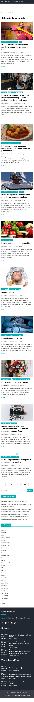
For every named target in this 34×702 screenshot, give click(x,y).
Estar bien (11, 92)
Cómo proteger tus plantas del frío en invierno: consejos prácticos (15, 196)
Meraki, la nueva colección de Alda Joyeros (19, 682)
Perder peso (4, 588)
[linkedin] (11, 623)
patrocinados (5, 583)
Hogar (19, 143)
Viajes (3, 603)
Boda (3, 535)
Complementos (6, 379)
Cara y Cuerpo (13, 335)
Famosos (4, 558)
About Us (19, 692)
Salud (10, 240)
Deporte (4, 92)
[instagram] (8, 623)
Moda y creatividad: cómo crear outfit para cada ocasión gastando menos (20, 675)
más (2, 66)
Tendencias (19, 92)
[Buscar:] (13, 491)
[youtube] (5, 623)
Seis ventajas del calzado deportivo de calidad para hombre (16, 461)
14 (20, 484)
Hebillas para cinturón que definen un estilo (14, 501)
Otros (14, 423)
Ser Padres (18, 289)
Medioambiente (5, 563)
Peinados (4, 585)
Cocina (4, 143)
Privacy (8, 692)
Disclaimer (13, 692)
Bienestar (4, 335)
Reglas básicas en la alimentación (15, 243)
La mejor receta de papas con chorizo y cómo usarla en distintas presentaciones (15, 148)
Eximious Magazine (25, 695)
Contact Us (25, 692)
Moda (10, 456)
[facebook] (2, 623)
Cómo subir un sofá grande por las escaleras (14, 519)
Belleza (3, 530)
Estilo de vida (14, 41)
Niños (11, 289)
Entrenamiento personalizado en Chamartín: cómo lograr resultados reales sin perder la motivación (16, 97)
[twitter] (15, 623)
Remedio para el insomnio (12, 338)
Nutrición (4, 240)
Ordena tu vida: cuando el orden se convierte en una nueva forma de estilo (16, 47)
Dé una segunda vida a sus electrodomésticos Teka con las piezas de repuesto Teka (14, 428)
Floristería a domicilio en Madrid (14, 382)
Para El (10, 1)
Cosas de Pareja (18, 1)
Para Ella (4, 1)
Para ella (4, 580)
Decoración (5, 41)
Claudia (5, 246)
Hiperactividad (7, 292)
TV (20, 41)
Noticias (3, 570)
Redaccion (6, 52)
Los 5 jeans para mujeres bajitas (19, 668)
